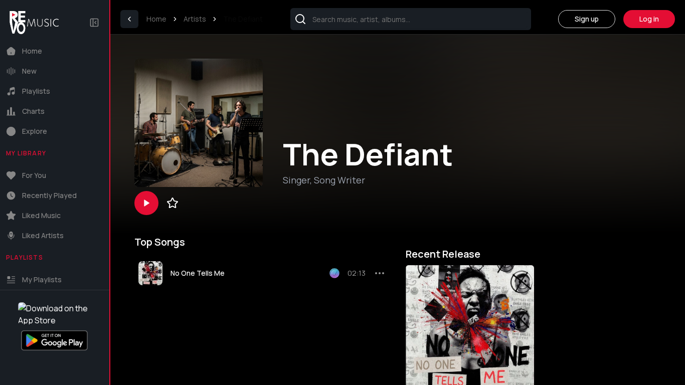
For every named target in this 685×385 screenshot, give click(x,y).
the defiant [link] (243, 19)
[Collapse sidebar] (94, 23)
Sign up (587, 19)
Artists (195, 19)
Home (156, 19)
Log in (649, 19)
